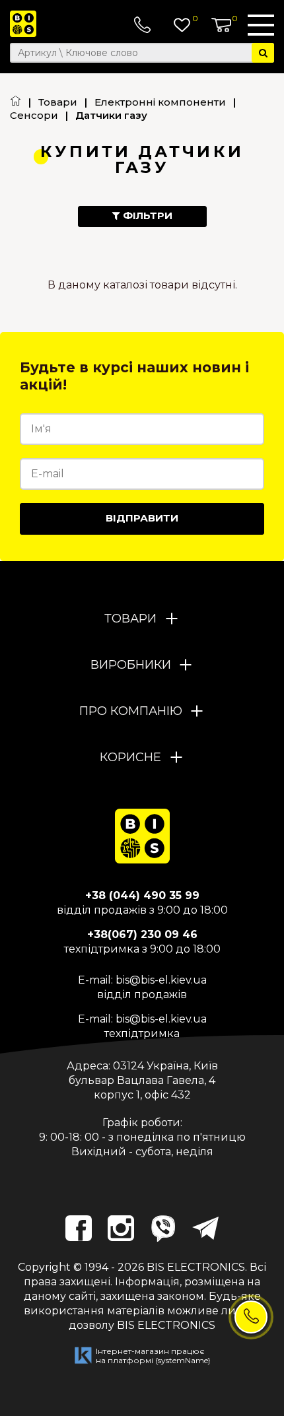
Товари (57, 102)
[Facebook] (78, 1228)
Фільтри (146, 215)
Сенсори (34, 115)
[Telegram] (205, 1228)
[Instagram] (121, 1228)
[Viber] (163, 1228)
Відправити (142, 518)
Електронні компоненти (160, 102)
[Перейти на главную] (15, 102)
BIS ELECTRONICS (196, 1267)
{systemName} (183, 1360)
